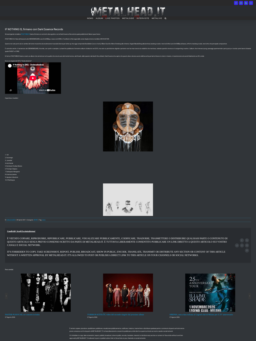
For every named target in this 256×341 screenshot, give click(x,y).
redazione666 (10, 220)
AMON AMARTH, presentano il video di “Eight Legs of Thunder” (197, 314)
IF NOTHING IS (25, 34)
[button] (165, 18)
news (44, 220)
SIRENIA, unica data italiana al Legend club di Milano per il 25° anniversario (119, 314)
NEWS (36, 220)
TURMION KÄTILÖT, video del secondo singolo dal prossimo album (33, 314)
